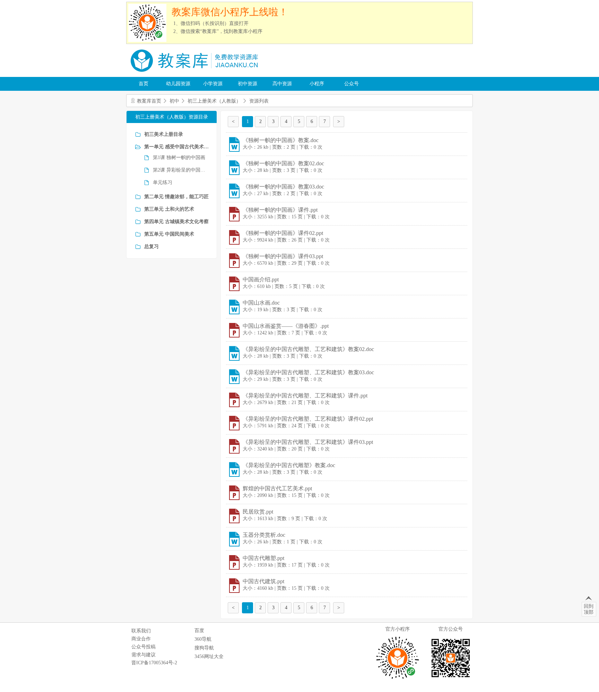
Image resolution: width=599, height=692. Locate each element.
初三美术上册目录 (163, 134)
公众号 (351, 83)
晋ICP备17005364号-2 (154, 662)
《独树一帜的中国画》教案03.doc (283, 187)
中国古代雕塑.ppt (263, 558)
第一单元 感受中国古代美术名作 (177, 146)
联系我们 (141, 630)
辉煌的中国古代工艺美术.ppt (277, 488)
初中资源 (247, 83)
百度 (199, 630)
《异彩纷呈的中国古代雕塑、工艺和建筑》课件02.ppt (308, 419)
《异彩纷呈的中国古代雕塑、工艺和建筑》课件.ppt (305, 395)
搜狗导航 (204, 647)
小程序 (317, 83)
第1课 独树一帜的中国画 (179, 157)
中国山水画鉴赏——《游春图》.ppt (286, 326)
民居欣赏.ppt (258, 512)
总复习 (151, 246)
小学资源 (213, 83)
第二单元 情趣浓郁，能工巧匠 (176, 196)
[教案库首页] (195, 74)
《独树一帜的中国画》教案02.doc (283, 163)
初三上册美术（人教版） (214, 101)
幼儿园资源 (178, 83)
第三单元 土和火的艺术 (169, 209)
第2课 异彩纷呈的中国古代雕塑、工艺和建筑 (180, 170)
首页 (143, 83)
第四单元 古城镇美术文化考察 (176, 221)
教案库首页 (149, 101)
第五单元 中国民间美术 (169, 234)
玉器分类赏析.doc (264, 535)
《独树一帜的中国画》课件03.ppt (283, 256)
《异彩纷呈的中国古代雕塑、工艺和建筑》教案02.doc (308, 349)
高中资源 (282, 83)
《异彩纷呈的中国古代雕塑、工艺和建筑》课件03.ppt (308, 442)
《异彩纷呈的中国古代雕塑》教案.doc (289, 465)
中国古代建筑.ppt (263, 581)
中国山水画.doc (261, 303)
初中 (174, 101)
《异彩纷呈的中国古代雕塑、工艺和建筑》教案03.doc (308, 372)
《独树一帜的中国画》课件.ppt (280, 210)
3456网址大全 (209, 656)
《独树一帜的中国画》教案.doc (281, 140)
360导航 (202, 639)
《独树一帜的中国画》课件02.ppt (283, 233)
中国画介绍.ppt (261, 279)
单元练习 (162, 182)
